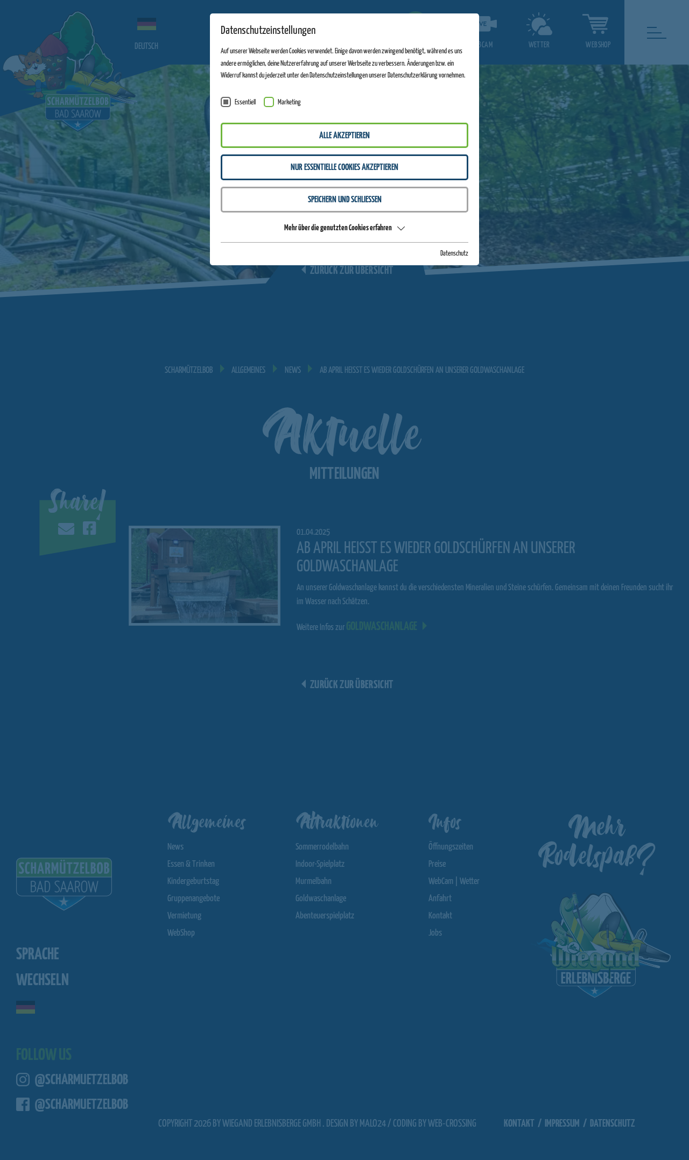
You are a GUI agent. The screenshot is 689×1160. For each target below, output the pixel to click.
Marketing (289, 102)
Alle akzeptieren (344, 135)
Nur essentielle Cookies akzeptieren (344, 167)
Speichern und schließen (345, 199)
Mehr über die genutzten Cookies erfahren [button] (338, 228)
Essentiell (245, 102)
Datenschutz (454, 253)
